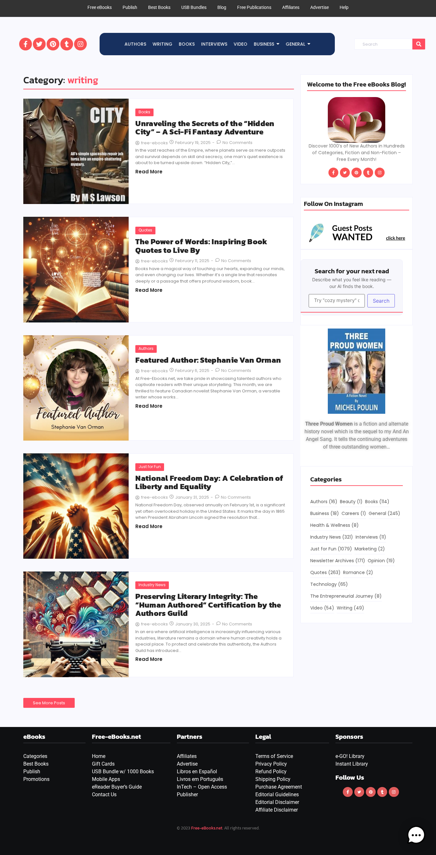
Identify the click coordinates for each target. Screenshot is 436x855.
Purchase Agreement (278, 787)
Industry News (152, 584)
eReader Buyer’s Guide (117, 787)
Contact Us (104, 794)
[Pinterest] (53, 44)
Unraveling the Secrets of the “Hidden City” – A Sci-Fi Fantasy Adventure (204, 127)
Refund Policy (271, 771)
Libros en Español (197, 771)
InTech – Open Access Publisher (202, 791)
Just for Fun (150, 466)
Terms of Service (274, 756)
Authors (146, 348)
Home (98, 756)
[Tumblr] (66, 44)
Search (381, 301)
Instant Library (351, 764)
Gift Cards (103, 764)
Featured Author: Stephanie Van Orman (208, 360)
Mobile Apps (106, 779)
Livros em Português (200, 779)
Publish (31, 771)
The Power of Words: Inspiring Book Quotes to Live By (201, 246)
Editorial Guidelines (277, 794)
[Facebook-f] (25, 44)
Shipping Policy (272, 779)
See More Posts (49, 703)
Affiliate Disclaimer (276, 810)
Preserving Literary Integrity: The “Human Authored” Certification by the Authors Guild (208, 604)
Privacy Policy (271, 764)
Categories (35, 756)
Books (144, 112)
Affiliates (187, 756)
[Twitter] (39, 44)
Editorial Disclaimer (277, 802)
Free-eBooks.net (206, 828)
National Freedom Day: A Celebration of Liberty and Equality (209, 482)
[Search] (418, 44)
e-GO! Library (350, 756)
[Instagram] (80, 44)
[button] (416, 835)
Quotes (145, 230)
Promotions (36, 779)
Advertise (187, 764)
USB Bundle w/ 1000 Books (123, 771)
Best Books (36, 764)
